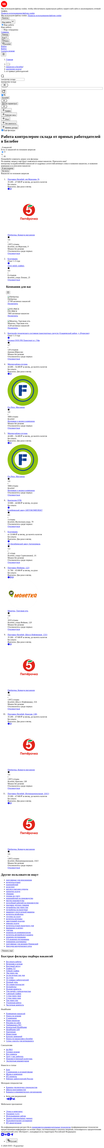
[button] (4, 46)
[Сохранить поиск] (3, 92)
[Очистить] (4, 85)
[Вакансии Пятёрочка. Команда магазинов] (54, 212)
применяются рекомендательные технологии (51, 1127)
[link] (5, 40)
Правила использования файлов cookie (44, 15)
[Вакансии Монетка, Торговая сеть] (54, 594)
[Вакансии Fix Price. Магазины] (54, 390)
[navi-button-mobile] (3, 54)
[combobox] (12, 79)
